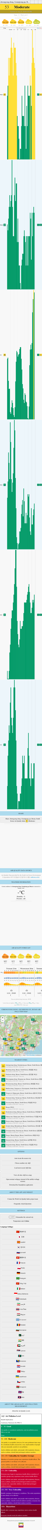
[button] (25, 1036)
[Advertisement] (21, 846)
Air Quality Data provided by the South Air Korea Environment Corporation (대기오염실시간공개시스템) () (21, 876)
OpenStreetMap (31, 1055)
